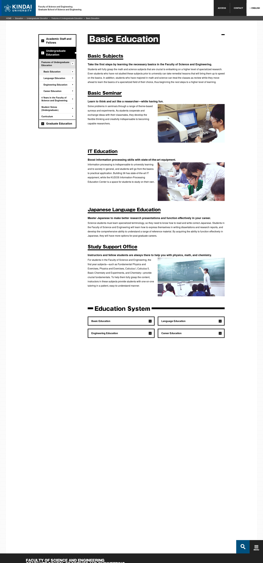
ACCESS (222, 8)
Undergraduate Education (37, 18)
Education (19, 18)
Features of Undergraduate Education (67, 18)
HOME (9, 18)
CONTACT (238, 8)
